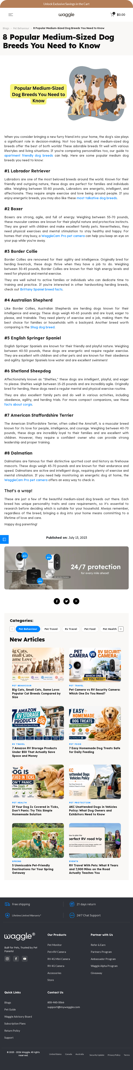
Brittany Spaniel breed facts (41, 289)
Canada (68, 1054)
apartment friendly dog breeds (28, 155)
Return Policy (12, 1030)
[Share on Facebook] (57, 601)
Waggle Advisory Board (18, 1016)
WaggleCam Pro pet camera (63, 236)
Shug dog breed (42, 327)
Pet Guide (10, 1009)
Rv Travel (71, 629)
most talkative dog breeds (97, 198)
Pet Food (90, 629)
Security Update (97, 1055)
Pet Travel (51, 629)
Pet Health (110, 629)
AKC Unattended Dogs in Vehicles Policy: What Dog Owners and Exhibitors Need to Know (93, 810)
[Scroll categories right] (120, 629)
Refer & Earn (98, 944)
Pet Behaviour (21, 28)
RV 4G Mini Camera (58, 958)
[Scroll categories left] (12, 629)
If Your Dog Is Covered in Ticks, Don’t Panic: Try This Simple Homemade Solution (35, 810)
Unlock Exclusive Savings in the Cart (66, 4)
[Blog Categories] (4, 539)
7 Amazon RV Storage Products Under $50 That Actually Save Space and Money (34, 751)
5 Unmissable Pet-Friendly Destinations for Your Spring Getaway (32, 869)
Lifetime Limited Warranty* (26, 915)
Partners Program (101, 951)
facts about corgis (18, 404)
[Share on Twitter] (66, 601)
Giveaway (96, 973)
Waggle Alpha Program (104, 965)
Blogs (6, 28)
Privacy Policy (114, 1055)
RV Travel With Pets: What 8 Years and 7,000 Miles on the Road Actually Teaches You (93, 869)
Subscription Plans (15, 1023)
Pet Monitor (54, 944)
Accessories (54, 973)
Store (50, 979)
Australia (80, 1054)
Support (9, 1037)
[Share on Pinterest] (76, 601)
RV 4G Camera (55, 965)
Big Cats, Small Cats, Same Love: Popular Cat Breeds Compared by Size (36, 693)
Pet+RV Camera (56, 951)
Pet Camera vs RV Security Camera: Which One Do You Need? (94, 691)
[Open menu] (11, 15)
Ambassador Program (103, 958)
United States (55, 1054)
